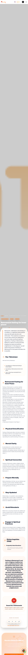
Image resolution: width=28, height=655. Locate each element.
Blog (6, 315)
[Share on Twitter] (15, 621)
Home (2, 315)
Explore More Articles (13, 625)
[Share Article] (9, 621)
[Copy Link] (19, 621)
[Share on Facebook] (12, 621)
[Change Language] (15, 2)
